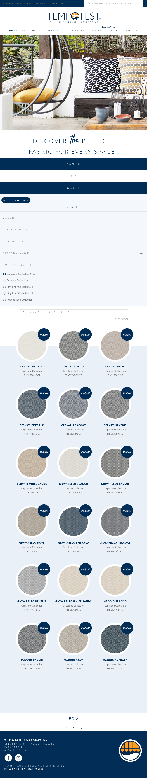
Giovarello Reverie (31, 601)
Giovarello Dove (32, 542)
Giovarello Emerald (73, 542)
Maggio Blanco (115, 601)
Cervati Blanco (32, 366)
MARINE (73, 188)
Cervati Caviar (73, 366)
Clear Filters (73, 207)
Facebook (8, 758)
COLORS (73, 217)
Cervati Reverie (115, 425)
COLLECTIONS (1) (73, 265)
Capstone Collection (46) (21, 273)
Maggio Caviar (32, 659)
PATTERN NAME (73, 253)
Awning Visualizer (106, 30)
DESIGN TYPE (73, 241)
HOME (73, 176)
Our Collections (21, 30)
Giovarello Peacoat (115, 542)
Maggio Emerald (115, 659)
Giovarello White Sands (73, 601)
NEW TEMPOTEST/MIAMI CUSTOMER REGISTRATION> (34, 3)
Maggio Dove (73, 659)
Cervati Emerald (32, 425)
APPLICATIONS (73, 229)
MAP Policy (36, 769)
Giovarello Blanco (73, 483)
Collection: (16, 200)
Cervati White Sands (32, 483)
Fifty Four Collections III (20, 293)
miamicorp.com (15, 750)
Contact (133, 30)
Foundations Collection (20, 299)
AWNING (73, 164)
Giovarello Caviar (115, 483)
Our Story (76, 30)
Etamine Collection (17, 280)
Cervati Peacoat (73, 425)
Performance (52, 30)
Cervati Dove (115, 366)
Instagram (18, 758)
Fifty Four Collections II (20, 286)
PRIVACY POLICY (14, 769)
